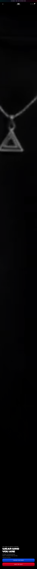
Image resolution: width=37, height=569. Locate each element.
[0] (34, 4)
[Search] (32, 4)
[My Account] (31, 4)
